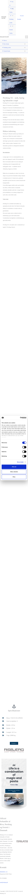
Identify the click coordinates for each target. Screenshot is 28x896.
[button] (22, 16)
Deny (14, 476)
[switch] (24, 447)
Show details (20, 462)
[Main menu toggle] (26, 36)
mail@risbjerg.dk (4, 882)
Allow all (14, 466)
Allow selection (14, 471)
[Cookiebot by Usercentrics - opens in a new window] (20, 418)
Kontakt (19, 19)
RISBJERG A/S (3, 871)
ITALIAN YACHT (4, 37)
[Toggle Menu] (12, 9)
